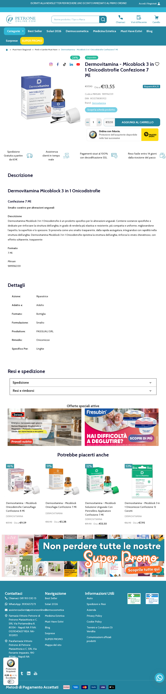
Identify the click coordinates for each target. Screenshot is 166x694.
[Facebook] (58, 64)
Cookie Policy (94, 621)
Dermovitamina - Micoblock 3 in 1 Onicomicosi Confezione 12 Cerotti (142, 507)
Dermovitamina (99, 103)
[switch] (11, 682)
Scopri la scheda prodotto (101, 109)
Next (161, 496)
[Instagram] (51, 64)
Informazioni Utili (99, 593)
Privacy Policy (94, 615)
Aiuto (90, 598)
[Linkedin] (71, 64)
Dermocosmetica (77, 31)
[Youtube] (78, 64)
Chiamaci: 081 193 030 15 (22, 598)
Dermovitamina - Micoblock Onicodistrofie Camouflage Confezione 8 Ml (21, 507)
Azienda (91, 609)
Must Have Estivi (131, 31)
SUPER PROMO (32, 40)
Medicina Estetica (104, 31)
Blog (150, 31)
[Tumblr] (64, 64)
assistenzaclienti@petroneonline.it (28, 609)
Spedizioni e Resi (96, 604)
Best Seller (35, 31)
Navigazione (55, 593)
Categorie (13, 31)
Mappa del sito (53, 644)
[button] (83, 383)
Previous (5, 496)
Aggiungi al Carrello (138, 122)
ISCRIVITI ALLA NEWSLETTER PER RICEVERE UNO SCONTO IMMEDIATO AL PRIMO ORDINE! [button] (79, 3)
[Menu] (16, 659)
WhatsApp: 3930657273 (22, 604)
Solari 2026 (54, 31)
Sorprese (12, 40)
